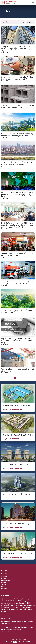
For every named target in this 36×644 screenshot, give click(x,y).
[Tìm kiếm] (23, 22)
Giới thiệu (4, 576)
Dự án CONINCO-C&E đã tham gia (15, 409)
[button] (30, 22)
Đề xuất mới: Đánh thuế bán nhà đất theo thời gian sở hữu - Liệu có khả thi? (17, 78)
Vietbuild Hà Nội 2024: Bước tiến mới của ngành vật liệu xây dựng (17, 254)
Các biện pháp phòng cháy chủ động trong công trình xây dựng (17, 370)
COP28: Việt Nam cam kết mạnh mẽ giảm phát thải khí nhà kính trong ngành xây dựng (17, 195)
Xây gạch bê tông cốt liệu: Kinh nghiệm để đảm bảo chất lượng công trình (17, 106)
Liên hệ (3, 586)
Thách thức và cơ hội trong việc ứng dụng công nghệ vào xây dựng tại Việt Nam (17, 283)
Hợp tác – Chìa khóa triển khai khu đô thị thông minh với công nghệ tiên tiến (17, 135)
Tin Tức (3, 584)
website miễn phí (26, 641)
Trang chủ (4, 574)
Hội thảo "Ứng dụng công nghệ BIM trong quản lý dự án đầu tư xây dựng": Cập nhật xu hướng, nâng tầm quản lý (17, 225)
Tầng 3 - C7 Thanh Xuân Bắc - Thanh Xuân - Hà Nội (18, 627)
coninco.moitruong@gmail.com (12, 629)
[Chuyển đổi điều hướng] (33, 2)
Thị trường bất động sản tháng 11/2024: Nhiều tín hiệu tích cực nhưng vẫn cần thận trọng (18, 164)
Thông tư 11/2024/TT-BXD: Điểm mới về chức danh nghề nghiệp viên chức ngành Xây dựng (16, 49)
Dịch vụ (3, 578)
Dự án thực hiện (5, 580)
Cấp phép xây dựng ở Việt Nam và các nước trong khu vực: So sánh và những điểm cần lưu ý (17, 341)
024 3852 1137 (8, 631)
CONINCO (4, 588)
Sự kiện (3, 582)
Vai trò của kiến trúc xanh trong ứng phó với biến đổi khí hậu (16, 311)
